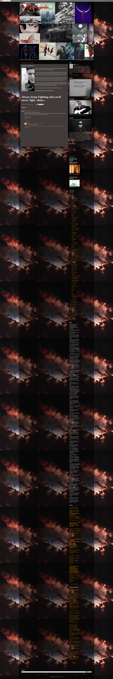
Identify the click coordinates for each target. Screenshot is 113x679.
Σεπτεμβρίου (74, 302)
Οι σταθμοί (73, 212)
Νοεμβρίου (74, 200)
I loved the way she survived (74, 262)
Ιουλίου (73, 305)
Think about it (74, 294)
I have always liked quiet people (75, 208)
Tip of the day (74, 284)
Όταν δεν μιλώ (74, 204)
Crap (72, 292)
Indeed (73, 241)
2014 (71, 317)
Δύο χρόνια (73, 201)
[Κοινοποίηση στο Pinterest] (43, 104)
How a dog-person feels (75, 251)
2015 (71, 197)
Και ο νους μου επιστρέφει (74, 219)
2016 (71, 195)
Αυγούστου (74, 304)
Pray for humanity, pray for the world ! (75, 278)
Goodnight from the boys (75, 217)
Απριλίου (73, 310)
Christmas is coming (75, 224)
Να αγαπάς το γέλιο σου (75, 228)
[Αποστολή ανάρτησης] (36, 104)
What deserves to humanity (76, 276)
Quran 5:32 (73, 274)
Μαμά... (73, 215)
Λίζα (25, 110)
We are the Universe (74, 283)
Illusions (73, 203)
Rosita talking (74, 226)
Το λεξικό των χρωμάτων (74, 239)
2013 (71, 319)
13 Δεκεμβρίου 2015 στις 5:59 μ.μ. (38, 123)
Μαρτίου (73, 312)
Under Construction (75, 258)
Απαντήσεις (28, 121)
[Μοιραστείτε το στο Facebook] (41, 104)
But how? (73, 247)
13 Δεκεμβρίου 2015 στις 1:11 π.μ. (31, 110)
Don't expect (73, 214)
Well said (73, 236)
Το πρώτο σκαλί (74, 210)
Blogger (62, 676)
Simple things (74, 235)
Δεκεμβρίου (74, 198)
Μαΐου (73, 309)
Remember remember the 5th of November (75, 296)
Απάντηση (26, 118)
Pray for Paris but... (74, 272)
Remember (73, 221)
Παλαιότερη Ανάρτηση (61, 148)
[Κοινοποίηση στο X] (40, 104)
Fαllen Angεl (29, 123)
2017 (71, 193)
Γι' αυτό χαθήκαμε (75, 242)
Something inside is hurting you (74, 233)
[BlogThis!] (39, 104)
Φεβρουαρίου (74, 314)
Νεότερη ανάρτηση (25, 148)
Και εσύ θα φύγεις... (75, 206)
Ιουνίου (73, 307)
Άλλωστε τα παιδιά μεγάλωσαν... (75, 250)
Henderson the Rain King (75, 256)
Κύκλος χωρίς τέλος (75, 286)
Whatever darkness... (75, 264)
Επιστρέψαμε (74, 298)
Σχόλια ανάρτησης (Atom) (30, 151)
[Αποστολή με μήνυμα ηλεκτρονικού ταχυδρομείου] (38, 104)
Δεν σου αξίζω (74, 244)
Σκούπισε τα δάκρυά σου (75, 230)
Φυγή (72, 291)
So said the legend (74, 269)
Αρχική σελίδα (43, 148)
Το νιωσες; (73, 246)
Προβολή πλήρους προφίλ (73, 75)
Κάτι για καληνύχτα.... (75, 255)
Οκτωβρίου (74, 300)
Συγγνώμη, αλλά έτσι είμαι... (75, 281)
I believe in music (74, 266)
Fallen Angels (34, 7)
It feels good (73, 289)
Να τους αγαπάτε (74, 223)
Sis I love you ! (74, 271)
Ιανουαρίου (74, 315)
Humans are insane (74, 267)
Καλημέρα (73, 253)
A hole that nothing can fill (75, 260)
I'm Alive (73, 287)
